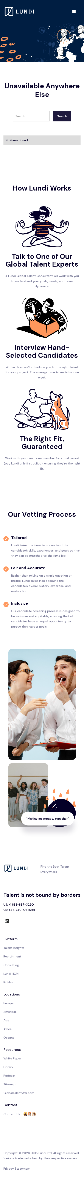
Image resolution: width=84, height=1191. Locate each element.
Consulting (11, 965)
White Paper (12, 1058)
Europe (8, 1003)
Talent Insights (13, 948)
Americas (10, 1012)
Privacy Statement (17, 1168)
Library (8, 1067)
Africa (7, 1029)
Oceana (8, 1038)
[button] (74, 11)
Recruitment (12, 956)
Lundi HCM (11, 974)
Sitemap (9, 1084)
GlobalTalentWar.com (18, 1093)
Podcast (9, 1076)
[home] (19, 11)
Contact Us (11, 1114)
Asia (6, 1020)
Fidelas (8, 982)
